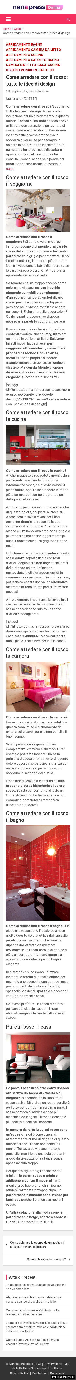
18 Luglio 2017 (16, 91)
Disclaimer (39, 1373)
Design (12, 70)
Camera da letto (21, 65)
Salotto (46, 70)
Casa (41, 65)
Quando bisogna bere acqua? (46, 1259)
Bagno (53, 60)
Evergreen (28, 70)
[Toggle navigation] (8, 19)
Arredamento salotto (26, 60)
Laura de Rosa (39, 91)
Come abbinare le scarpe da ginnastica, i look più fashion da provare (37, 1245)
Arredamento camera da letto (33, 50)
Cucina (54, 65)
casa (9, 169)
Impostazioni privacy (63, 1377)
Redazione (57, 1373)
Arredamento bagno (24, 45)
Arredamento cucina (24, 55)
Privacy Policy (19, 1373)
